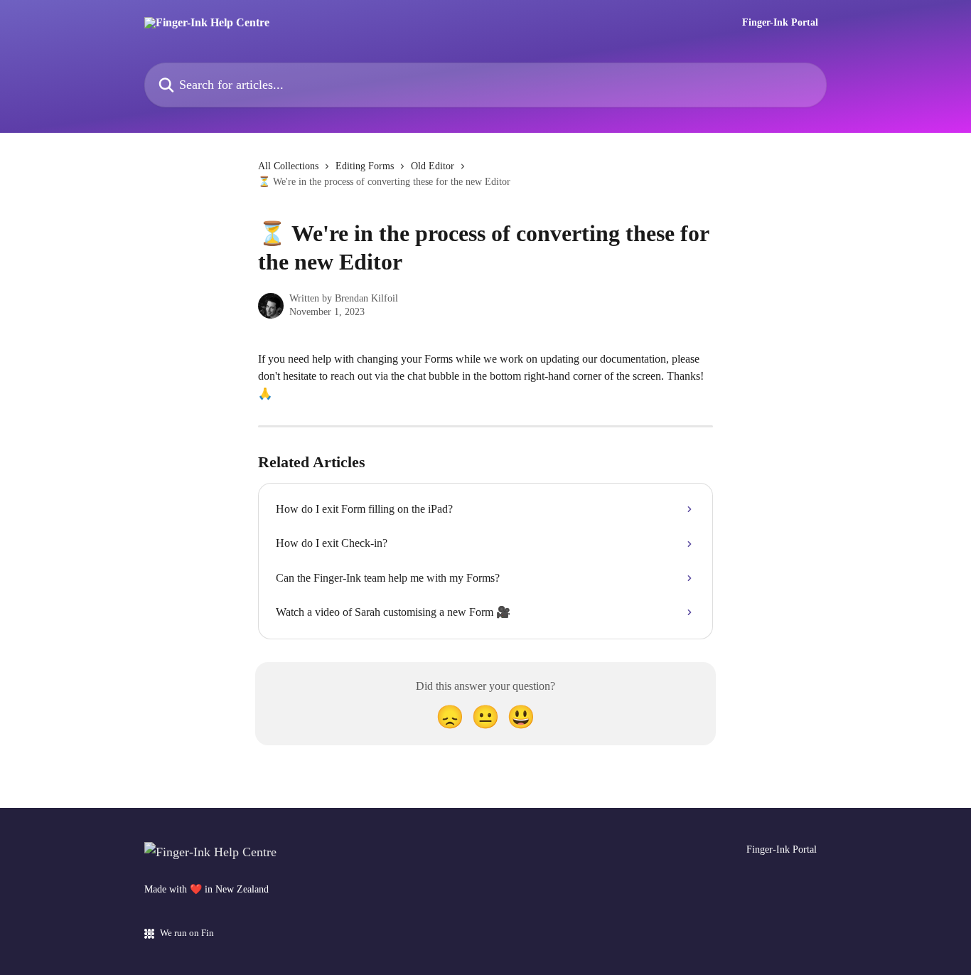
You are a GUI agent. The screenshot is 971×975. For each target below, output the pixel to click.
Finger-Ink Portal (780, 23)
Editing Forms (365, 166)
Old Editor (432, 166)
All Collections (288, 166)
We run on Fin (187, 932)
